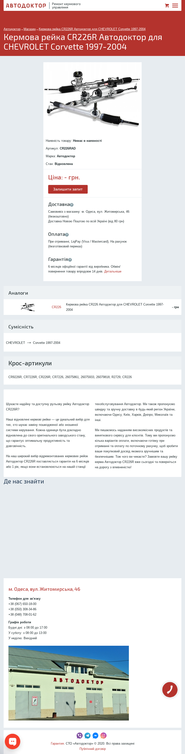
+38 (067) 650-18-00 (22, 604)
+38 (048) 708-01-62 (22, 614)
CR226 (56, 307)
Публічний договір (92, 749)
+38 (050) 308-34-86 (22, 609)
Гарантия (57, 743)
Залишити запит (68, 189)
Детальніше (112, 271)
